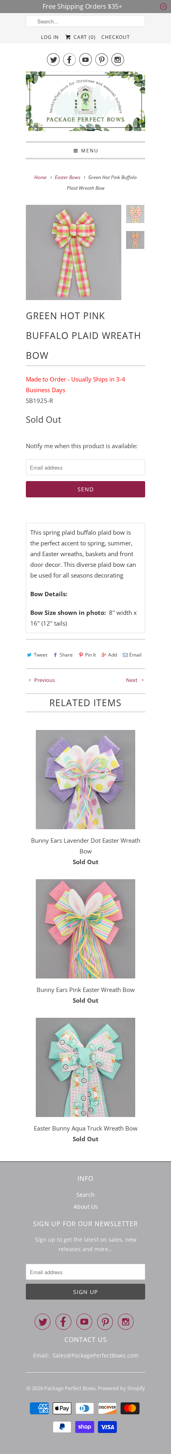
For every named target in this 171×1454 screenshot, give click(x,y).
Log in (50, 37)
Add (112, 654)
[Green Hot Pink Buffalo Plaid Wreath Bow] (73, 252)
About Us (86, 1206)
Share (66, 654)
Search (85, 1194)
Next (132, 680)
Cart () (83, 37)
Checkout (115, 37)
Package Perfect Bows (69, 1388)
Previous (44, 680)
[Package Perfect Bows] (85, 103)
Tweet (40, 654)
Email (135, 654)
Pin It (90, 654)
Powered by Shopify (121, 1388)
